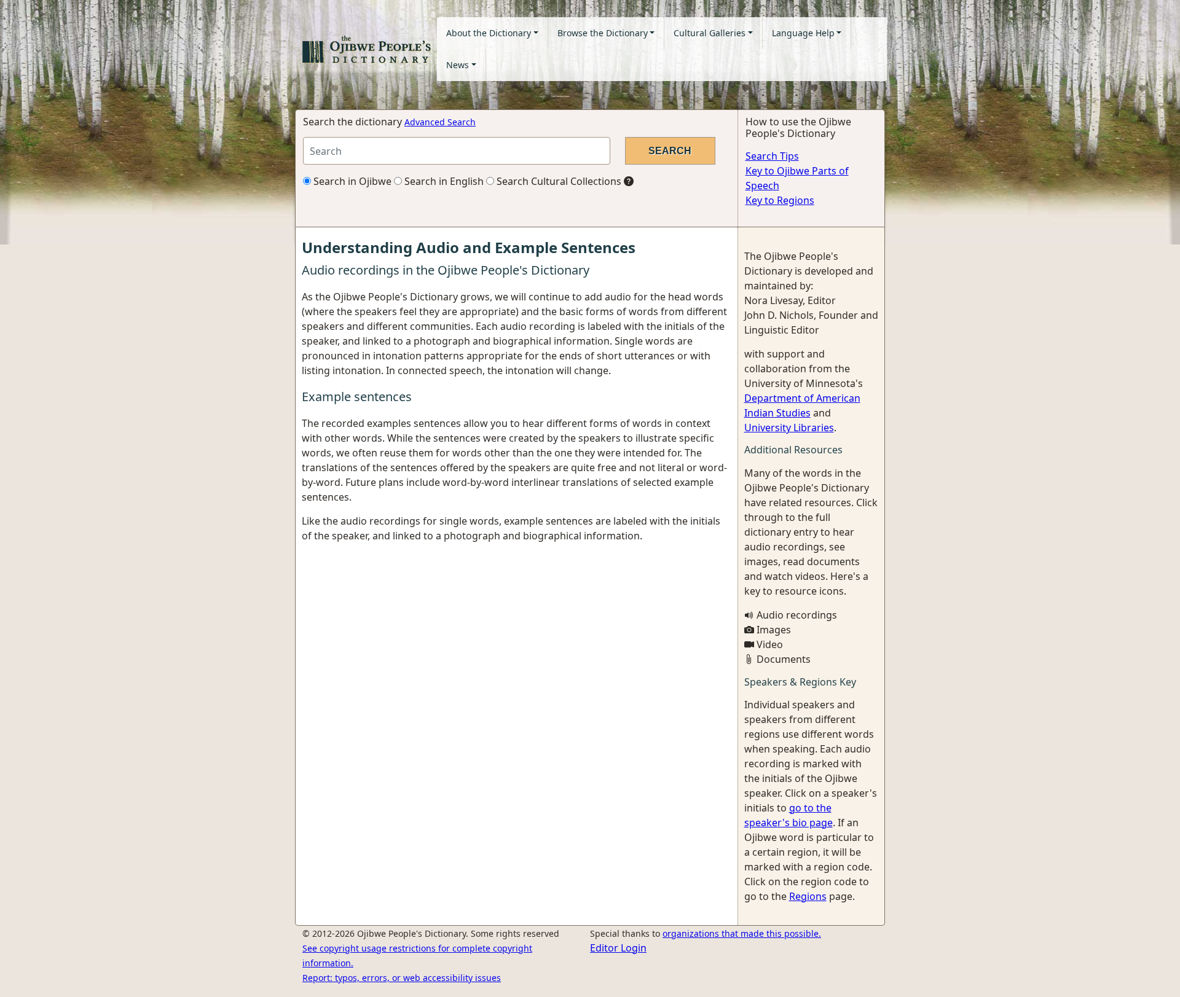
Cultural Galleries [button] (709, 33)
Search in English (443, 181)
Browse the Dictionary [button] (602, 33)
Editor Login (618, 948)
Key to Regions (779, 200)
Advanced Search (440, 122)
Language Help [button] (803, 33)
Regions (808, 896)
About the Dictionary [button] (488, 33)
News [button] (457, 65)
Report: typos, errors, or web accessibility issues (401, 977)
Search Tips (772, 156)
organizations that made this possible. (742, 933)
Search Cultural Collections (557, 181)
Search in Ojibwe (351, 181)
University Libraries (789, 427)
